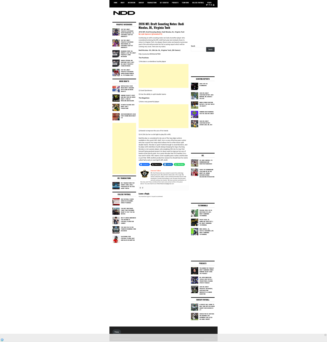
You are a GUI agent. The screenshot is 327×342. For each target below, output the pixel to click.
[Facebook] (142, 188)
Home (115, 3)
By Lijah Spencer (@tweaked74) (151, 34)
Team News (185, 3)
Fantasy (141, 3)
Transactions (152, 3)
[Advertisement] (163, 76)
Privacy (117, 332)
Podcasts (175, 3)
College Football (198, 3)
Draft (123, 3)
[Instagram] (140, 188)
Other (209, 3)
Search (193, 46)
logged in (148, 196)
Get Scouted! (164, 3)
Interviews (131, 3)
